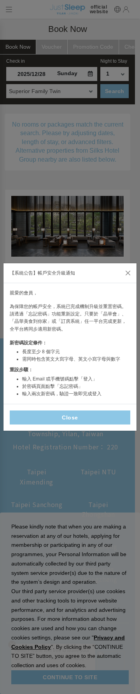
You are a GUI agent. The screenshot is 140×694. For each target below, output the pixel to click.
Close (70, 417)
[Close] (127, 273)
